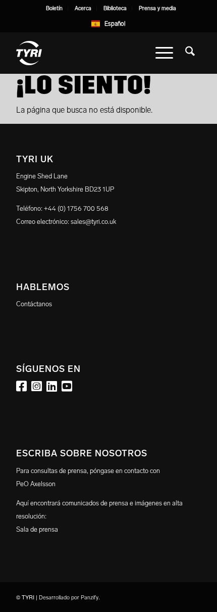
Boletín (54, 8)
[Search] (190, 53)
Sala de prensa (37, 529)
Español (115, 23)
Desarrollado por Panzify (68, 597)
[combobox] (108, 23)
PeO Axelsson (36, 484)
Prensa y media (157, 8)
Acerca (83, 8)
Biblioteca (115, 8)
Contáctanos (34, 304)
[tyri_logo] (90, 53)
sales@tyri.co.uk (93, 221)
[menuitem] (54, 8)
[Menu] (164, 53)
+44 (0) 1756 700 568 (76, 208)
